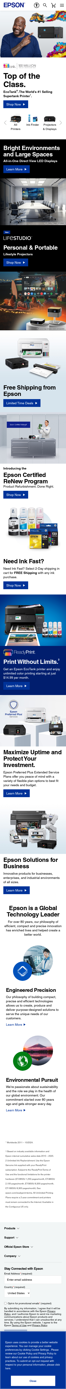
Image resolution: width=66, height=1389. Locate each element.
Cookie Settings (41, 1349)
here (7, 1368)
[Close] (33, 1381)
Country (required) (14, 1287)
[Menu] (62, 5)
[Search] (45, 5)
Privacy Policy (39, 1325)
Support (9, 1237)
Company (10, 1256)
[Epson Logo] (14, 5)
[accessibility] (36, 5)
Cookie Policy (25, 1353)
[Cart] (53, 5)
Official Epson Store (16, 1246)
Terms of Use (19, 1325)
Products (9, 1228)
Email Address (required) (18, 1273)
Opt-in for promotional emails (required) (30, 1303)
